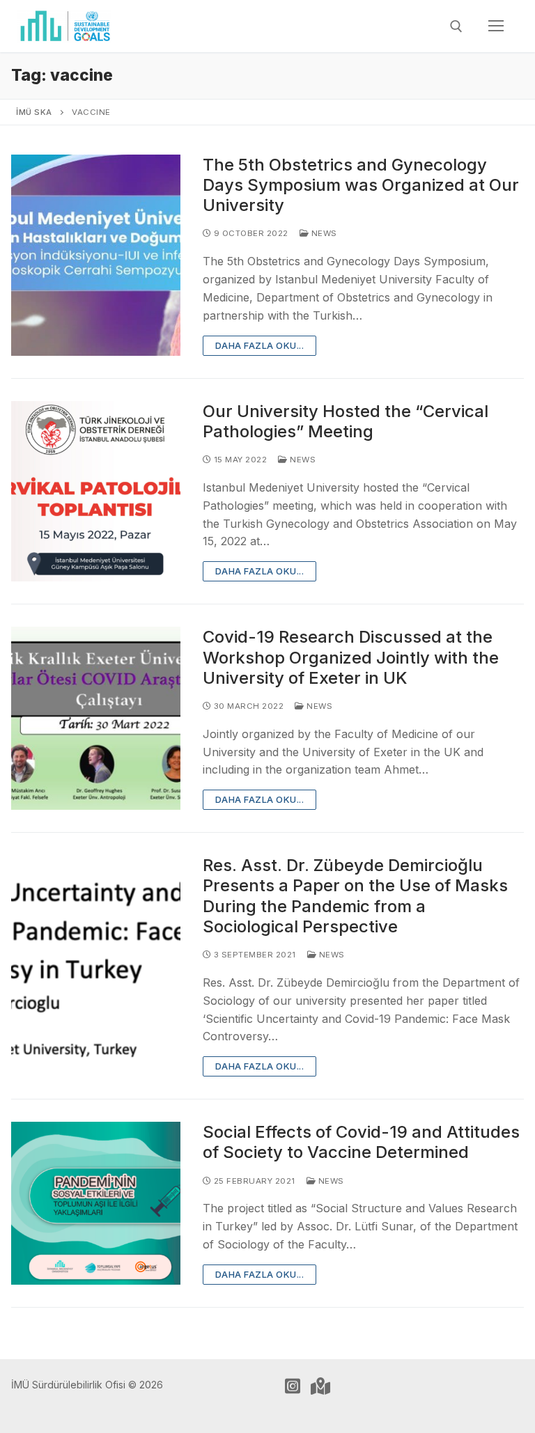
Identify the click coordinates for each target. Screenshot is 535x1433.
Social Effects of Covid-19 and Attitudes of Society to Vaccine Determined (361, 1142)
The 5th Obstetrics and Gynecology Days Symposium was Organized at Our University (361, 185)
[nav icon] (496, 26)
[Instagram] (292, 1386)
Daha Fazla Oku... (259, 345)
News (323, 233)
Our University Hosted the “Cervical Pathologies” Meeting (345, 421)
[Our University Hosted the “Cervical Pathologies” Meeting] (95, 491)
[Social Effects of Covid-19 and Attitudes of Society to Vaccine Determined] (95, 1203)
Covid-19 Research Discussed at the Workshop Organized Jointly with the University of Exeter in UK (351, 657)
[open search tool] (456, 26)
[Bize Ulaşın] (320, 1386)
